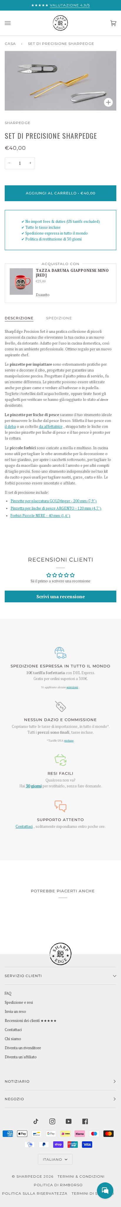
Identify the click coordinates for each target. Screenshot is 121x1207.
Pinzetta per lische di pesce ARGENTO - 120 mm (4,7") (56, 508)
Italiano (53, 1159)
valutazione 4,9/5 (70, 5)
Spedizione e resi (19, 1002)
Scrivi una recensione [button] (60, 596)
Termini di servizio (93, 1193)
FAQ (8, 993)
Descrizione (19, 318)
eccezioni (72, 687)
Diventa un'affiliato (21, 1057)
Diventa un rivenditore (23, 1047)
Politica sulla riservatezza (35, 1193)
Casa (10, 43)
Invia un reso (15, 1011)
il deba (10, 426)
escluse (68, 740)
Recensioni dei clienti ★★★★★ (31, 1020)
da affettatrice (51, 426)
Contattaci (24, 826)
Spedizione (59, 318)
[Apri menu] (13, 23)
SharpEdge (18, 123)
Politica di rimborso (58, 1185)
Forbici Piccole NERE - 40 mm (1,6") (40, 515)
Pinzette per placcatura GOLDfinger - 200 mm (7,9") (54, 501)
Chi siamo (13, 1038)
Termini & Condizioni (81, 1176)
